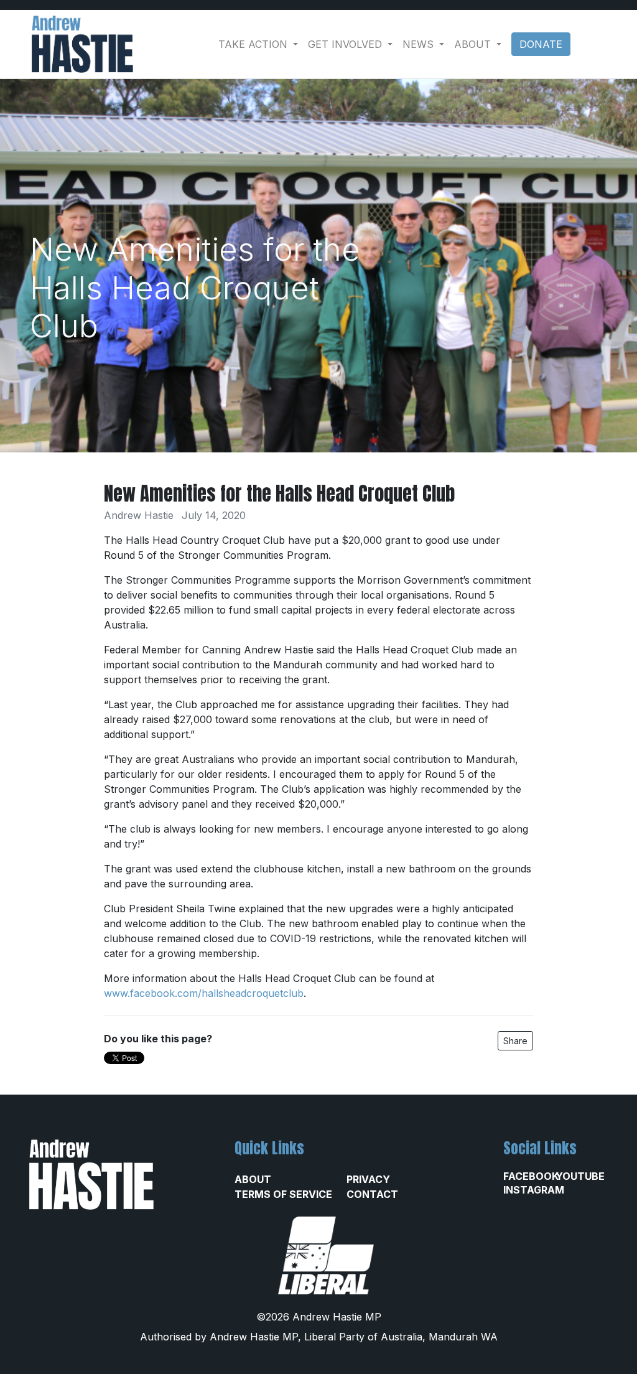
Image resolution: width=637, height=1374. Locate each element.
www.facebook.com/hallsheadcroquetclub (204, 993)
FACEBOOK (529, 1176)
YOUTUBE (580, 1176)
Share (515, 1040)
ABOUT (253, 1179)
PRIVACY (368, 1179)
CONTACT (372, 1194)
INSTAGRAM (529, 1189)
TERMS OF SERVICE (283, 1194)
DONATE (540, 44)
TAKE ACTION (254, 44)
